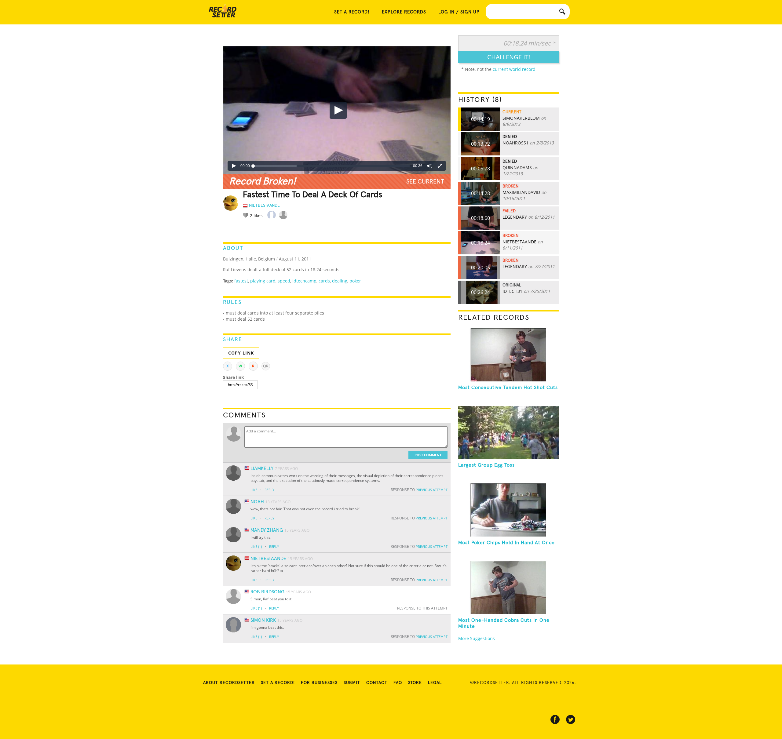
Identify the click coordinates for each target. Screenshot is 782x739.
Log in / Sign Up (459, 12)
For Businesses (319, 683)
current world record (514, 69)
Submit (352, 683)
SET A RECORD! (352, 12)
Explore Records (404, 12)
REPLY (269, 489)
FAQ (397, 683)
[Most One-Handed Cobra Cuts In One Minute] (508, 587)
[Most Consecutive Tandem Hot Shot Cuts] (508, 354)
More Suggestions (476, 638)
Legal (435, 683)
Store (415, 683)
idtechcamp (304, 281)
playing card (263, 281)
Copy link (241, 353)
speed (284, 281)
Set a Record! (278, 683)
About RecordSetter (229, 683)
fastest (241, 281)
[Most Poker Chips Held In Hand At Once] (508, 510)
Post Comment (428, 455)
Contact (376, 683)
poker (355, 281)
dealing (339, 281)
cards (324, 281)
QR (266, 366)
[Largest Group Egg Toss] (508, 432)
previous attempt (432, 489)
